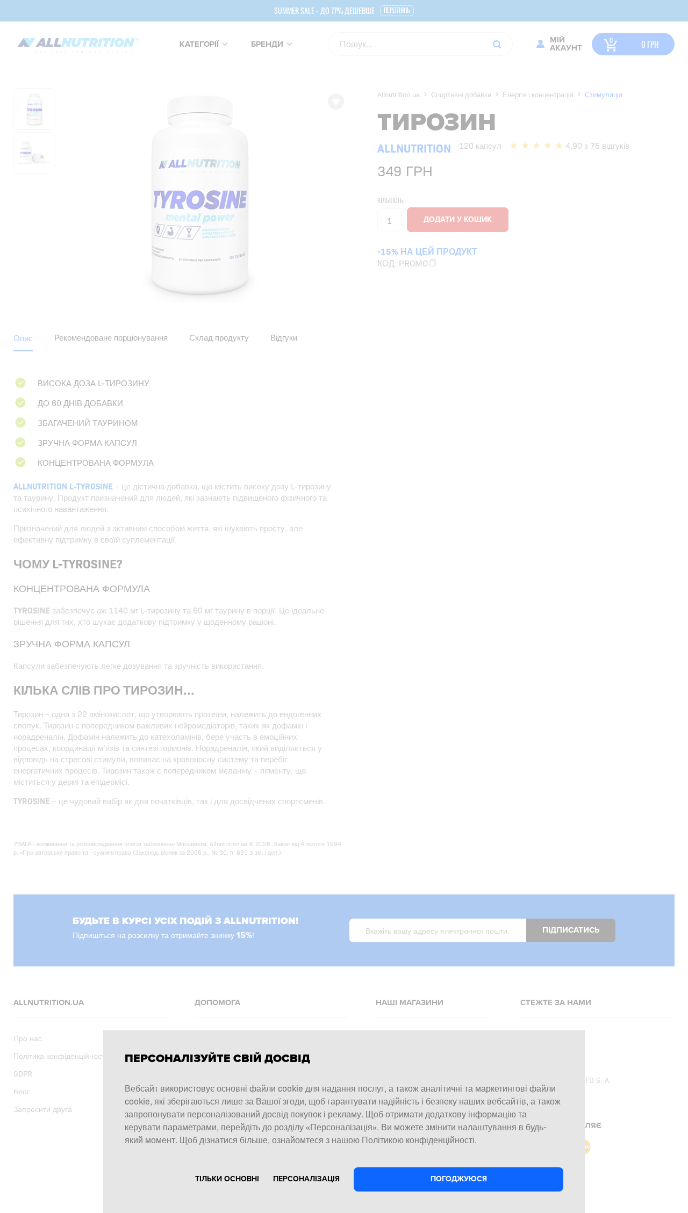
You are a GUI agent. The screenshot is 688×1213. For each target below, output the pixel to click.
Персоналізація (306, 1178)
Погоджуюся (459, 1178)
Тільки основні (227, 1178)
